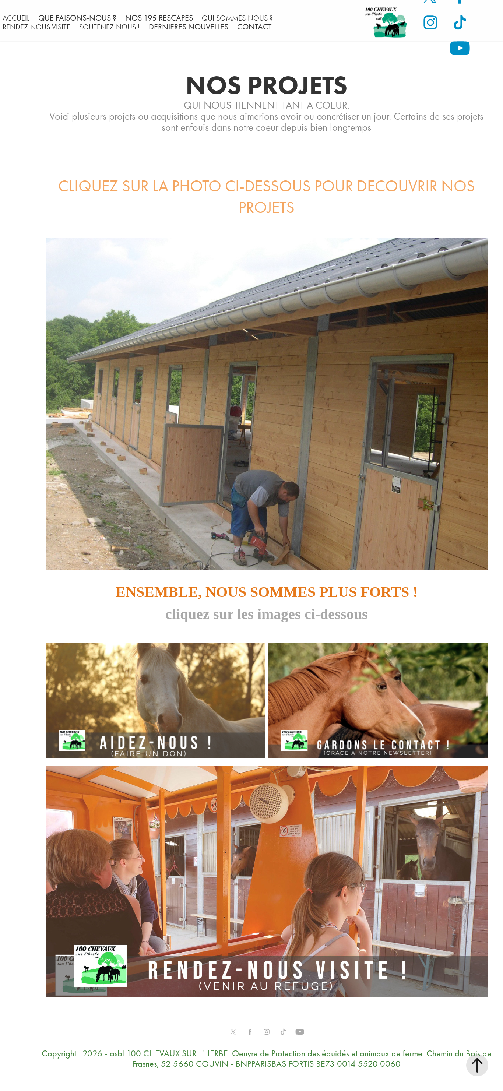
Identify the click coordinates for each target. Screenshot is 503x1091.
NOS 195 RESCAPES (159, 18)
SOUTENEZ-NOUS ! (109, 26)
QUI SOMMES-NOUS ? (237, 18)
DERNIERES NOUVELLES (188, 27)
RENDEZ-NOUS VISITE (36, 26)
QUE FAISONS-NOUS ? (77, 18)
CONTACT (254, 27)
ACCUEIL (16, 18)
